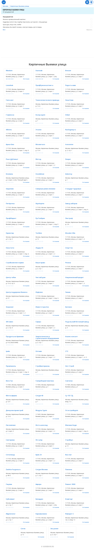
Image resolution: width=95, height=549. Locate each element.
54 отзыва (26, 79)
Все (4, 29)
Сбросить (89, 29)
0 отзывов (85, 79)
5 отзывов (56, 79)
